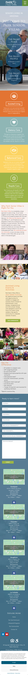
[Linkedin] (3, 634)
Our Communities (14, 626)
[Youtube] (6, 634)
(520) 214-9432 (14, 597)
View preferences (14, 670)
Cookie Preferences (10, 673)
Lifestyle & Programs (14, 623)
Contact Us (14, 629)
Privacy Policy (17, 673)
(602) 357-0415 (14, 527)
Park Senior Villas (6, 211)
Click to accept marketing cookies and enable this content (14, 252)
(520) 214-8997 (14, 562)
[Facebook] (14, 502)
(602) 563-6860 (14, 492)
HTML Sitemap (18, 650)
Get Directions (14, 493)
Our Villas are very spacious (14, 218)
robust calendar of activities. (14, 294)
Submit (8, 462)
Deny (14, 666)
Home (14, 617)
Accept (14, 662)
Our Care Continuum (14, 620)
